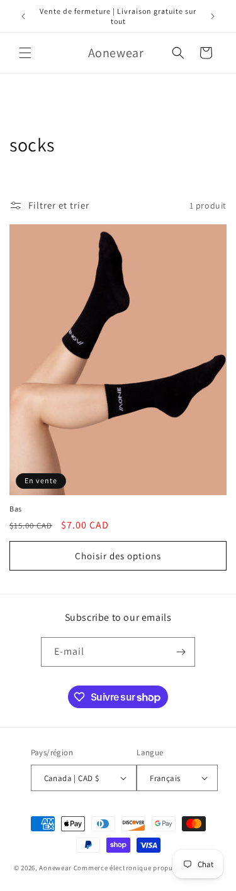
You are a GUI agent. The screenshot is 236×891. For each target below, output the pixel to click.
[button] (25, 53)
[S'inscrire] (180, 652)
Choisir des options (118, 556)
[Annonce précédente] (23, 16)
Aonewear (55, 867)
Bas (15, 508)
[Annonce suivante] (213, 16)
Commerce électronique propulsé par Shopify (148, 867)
